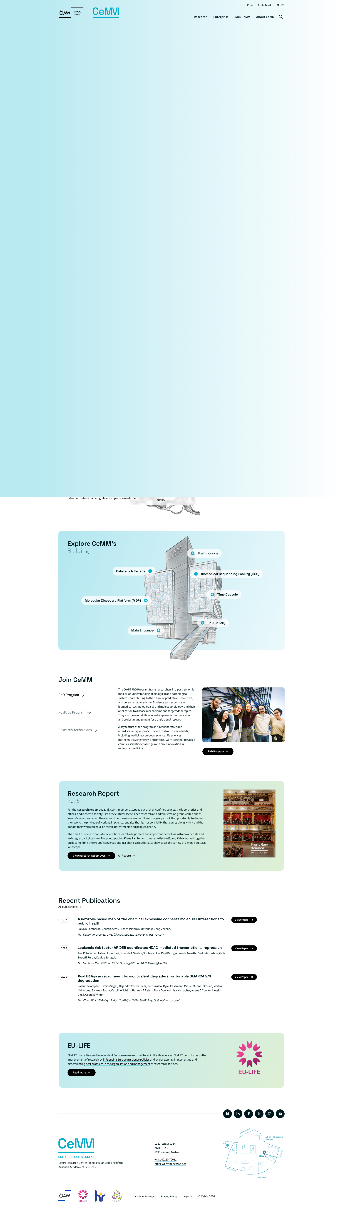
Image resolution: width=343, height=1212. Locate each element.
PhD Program (216, 751)
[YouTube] (280, 1113)
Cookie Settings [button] (145, 1196)
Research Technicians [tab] (75, 729)
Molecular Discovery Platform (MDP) (113, 600)
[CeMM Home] (89, 17)
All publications (68, 907)
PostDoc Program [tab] (71, 712)
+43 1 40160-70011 (166, 1159)
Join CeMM (242, 17)
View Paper (241, 920)
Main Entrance (142, 630)
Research (200, 17)
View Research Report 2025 (89, 856)
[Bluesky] (227, 1113)
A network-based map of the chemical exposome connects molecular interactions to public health (151, 921)
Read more (79, 1073)
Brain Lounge (208, 553)
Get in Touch (265, 5)
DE (278, 5)
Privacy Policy (169, 1196)
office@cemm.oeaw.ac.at (170, 1164)
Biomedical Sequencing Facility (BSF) (230, 574)
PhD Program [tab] (68, 694)
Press (250, 5)
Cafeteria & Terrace (130, 571)
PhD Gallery (216, 623)
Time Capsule (227, 594)
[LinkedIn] (238, 1113)
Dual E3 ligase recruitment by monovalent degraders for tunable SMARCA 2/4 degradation (144, 978)
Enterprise (221, 17)
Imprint (187, 1196)
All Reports (124, 856)
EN (282, 5)
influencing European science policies (126, 1060)
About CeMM (265, 17)
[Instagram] (269, 1113)
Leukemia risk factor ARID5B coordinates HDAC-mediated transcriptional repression (150, 947)
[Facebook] (248, 1113)
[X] (259, 1113)
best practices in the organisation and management (118, 1064)
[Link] (76, 1157)
